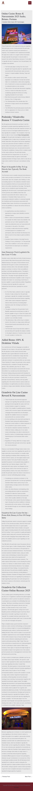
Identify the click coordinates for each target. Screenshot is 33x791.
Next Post (28, 776)
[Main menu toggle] (30, 3)
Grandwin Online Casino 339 (10, 22)
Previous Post (5, 776)
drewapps (16, 787)
